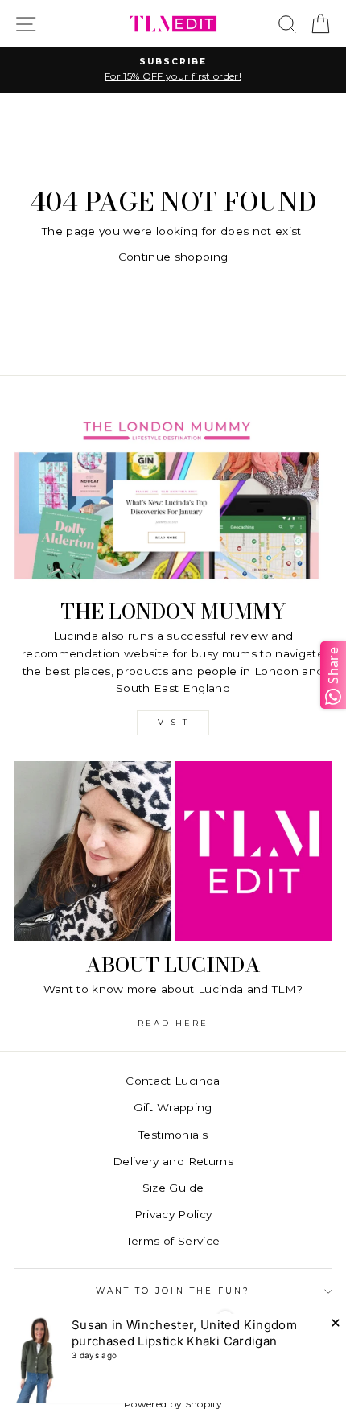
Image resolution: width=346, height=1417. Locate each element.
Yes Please (172, 809)
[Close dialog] (332, 591)
